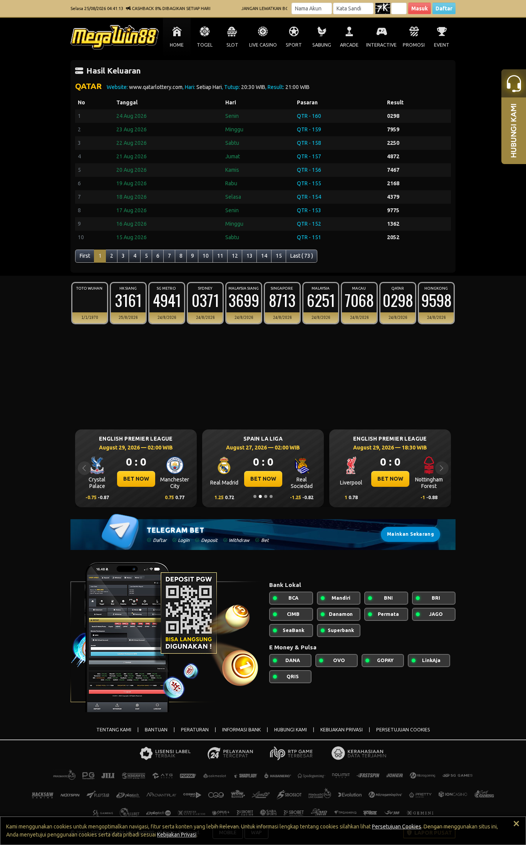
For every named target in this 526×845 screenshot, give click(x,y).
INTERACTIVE (381, 44)
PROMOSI (414, 44)
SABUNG (321, 44)
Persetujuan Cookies (396, 826)
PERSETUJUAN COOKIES (403, 729)
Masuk (419, 8)
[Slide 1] (254, 496)
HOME (177, 44)
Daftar (444, 8)
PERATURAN (195, 729)
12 (235, 256)
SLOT (232, 44)
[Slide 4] (271, 496)
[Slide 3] (265, 496)
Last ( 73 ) (301, 256)
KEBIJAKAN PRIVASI (341, 729)
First (85, 256)
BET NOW (136, 479)
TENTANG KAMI (113, 729)
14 (264, 256)
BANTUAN (156, 729)
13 (249, 256)
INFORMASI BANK (241, 729)
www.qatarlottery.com (156, 87)
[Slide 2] (260, 496)
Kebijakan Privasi (176, 835)
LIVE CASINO (263, 44)
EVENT (441, 44)
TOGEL (205, 44)
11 (220, 256)
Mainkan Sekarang (410, 534)
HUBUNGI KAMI (290, 729)
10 (206, 256)
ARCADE (349, 44)
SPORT (294, 44)
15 (279, 256)
